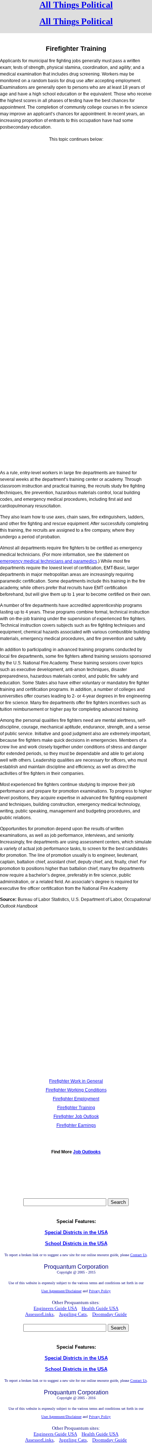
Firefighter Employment (76, 1098)
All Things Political (76, 5)
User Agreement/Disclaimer (61, 1291)
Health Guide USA (100, 1308)
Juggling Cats (73, 1314)
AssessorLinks (39, 1314)
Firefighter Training (76, 1107)
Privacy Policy (100, 1291)
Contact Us (138, 1255)
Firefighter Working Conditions (76, 1090)
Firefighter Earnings (76, 1125)
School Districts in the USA (76, 1243)
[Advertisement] (76, 220)
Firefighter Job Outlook (76, 1116)
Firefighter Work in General (76, 1081)
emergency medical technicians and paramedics (48, 561)
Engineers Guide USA (55, 1308)
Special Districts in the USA (76, 1232)
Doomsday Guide (109, 1314)
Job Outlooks (87, 1151)
